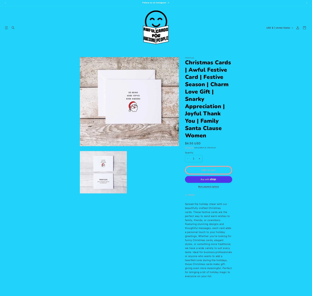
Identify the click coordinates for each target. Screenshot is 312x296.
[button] (6, 27)
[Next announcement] (306, 3)
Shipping (189, 147)
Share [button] (191, 195)
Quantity (189, 152)
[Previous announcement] (5, 3)
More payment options (208, 186)
